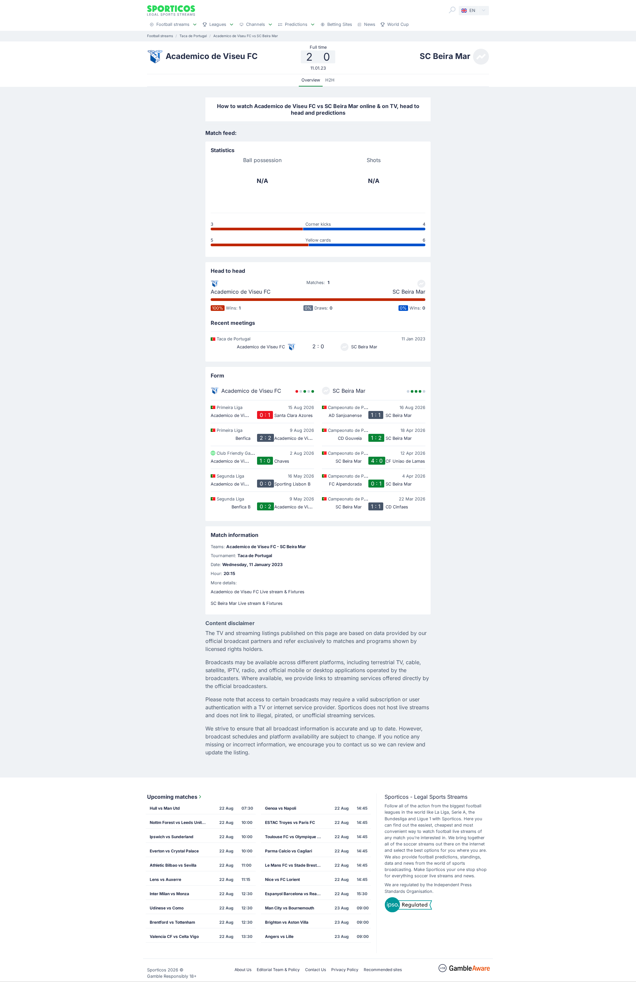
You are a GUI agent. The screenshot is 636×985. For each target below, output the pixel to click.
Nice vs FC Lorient (282, 879)
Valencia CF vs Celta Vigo (174, 936)
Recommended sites (383, 969)
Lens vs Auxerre (165, 879)
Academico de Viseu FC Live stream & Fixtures (257, 591)
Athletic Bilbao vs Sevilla (173, 865)
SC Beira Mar (409, 291)
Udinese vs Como (167, 907)
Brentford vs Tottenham (172, 922)
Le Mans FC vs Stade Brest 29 (294, 865)
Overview (310, 80)
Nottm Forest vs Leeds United (178, 822)
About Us (243, 969)
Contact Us (315, 969)
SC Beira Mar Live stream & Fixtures (247, 603)
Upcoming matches (172, 796)
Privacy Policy (344, 969)
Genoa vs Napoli (280, 808)
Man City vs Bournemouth (289, 907)
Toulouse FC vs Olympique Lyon (295, 836)
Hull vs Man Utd (165, 808)
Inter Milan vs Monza (169, 893)
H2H (330, 80)
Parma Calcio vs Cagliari (288, 850)
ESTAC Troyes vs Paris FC (290, 822)
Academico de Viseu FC (241, 291)
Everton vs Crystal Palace (174, 850)
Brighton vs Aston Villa (286, 922)
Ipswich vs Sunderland (171, 836)
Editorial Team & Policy (278, 969)
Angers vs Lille (279, 936)
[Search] (452, 10)
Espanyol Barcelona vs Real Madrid (295, 893)
